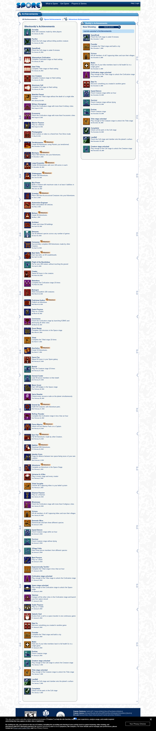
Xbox (106, 711)
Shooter (93, 713)
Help (132, 3)
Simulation (122, 713)
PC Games (95, 711)
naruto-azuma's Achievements (97, 31)
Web (101, 711)
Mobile (119, 711)
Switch (88, 711)
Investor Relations (115, 715)
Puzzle (99, 713)
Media (81, 715)
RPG (104, 713)
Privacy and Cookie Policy (21, 728)
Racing (87, 713)
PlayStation (112, 711)
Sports (129, 713)
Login (137, 3)
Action (109, 713)
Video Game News (90, 715)
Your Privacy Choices (138, 724)
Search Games (103, 715)
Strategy (114, 713)
